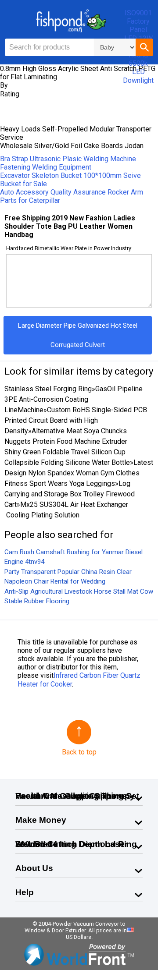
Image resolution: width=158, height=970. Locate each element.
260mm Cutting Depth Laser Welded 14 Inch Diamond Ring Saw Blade (76, 844)
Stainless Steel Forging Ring (48, 389)
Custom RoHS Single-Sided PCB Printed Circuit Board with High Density (75, 420)
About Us (34, 868)
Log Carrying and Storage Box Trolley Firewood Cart (69, 494)
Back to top (79, 752)
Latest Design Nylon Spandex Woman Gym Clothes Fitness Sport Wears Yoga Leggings (78, 473)
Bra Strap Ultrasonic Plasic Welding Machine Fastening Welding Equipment (68, 163)
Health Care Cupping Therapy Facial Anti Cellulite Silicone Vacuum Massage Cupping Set (77, 795)
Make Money (40, 820)
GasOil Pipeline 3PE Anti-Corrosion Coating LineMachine (73, 399)
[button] (144, 47)
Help (24, 892)
